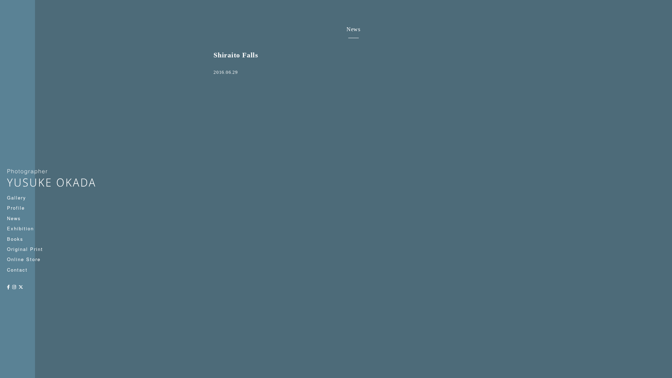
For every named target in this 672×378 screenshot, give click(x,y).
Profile (16, 207)
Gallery (16, 197)
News (14, 218)
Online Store (24, 259)
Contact (17, 269)
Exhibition (20, 228)
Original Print (25, 249)
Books (15, 239)
